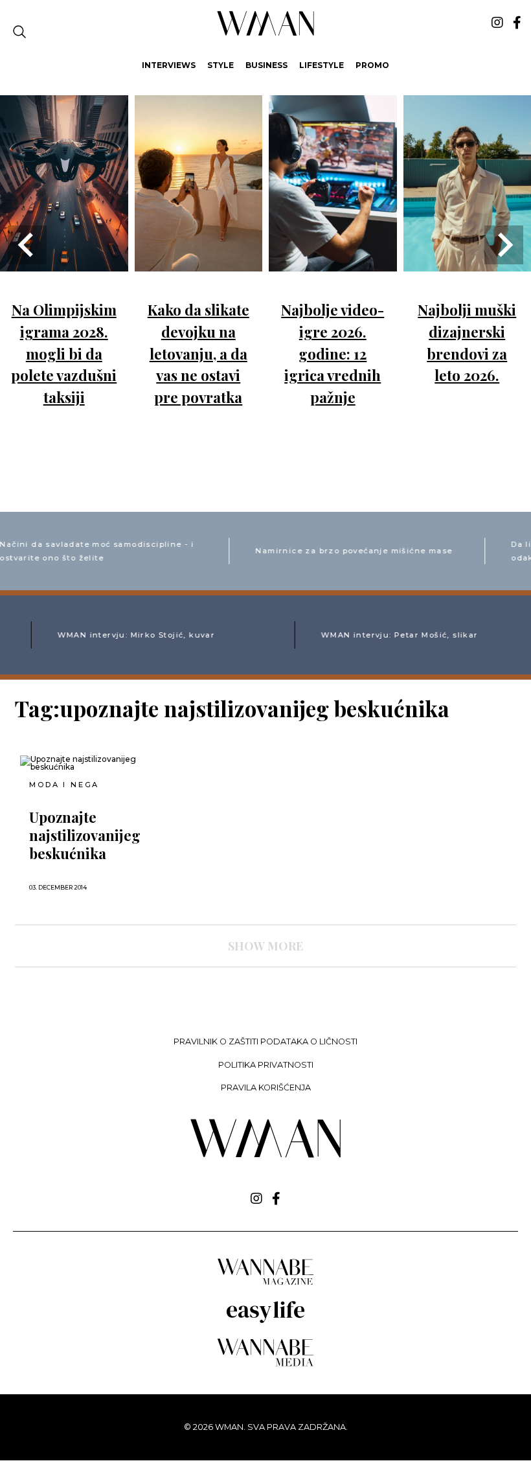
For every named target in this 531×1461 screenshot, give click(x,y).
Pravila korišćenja (266, 1087)
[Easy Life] (265, 1321)
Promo (372, 65)
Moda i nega (64, 784)
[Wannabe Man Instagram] (497, 22)
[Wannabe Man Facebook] (517, 22)
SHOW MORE (265, 946)
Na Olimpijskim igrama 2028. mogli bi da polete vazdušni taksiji (64, 353)
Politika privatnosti (265, 1065)
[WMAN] (265, 33)
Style (220, 65)
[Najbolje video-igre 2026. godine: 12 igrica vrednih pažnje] (333, 262)
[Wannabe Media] (265, 1364)
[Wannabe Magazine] (265, 1284)
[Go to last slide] (27, 244)
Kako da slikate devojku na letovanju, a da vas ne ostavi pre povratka (198, 353)
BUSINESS (266, 65)
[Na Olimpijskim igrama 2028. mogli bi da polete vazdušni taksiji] (64, 262)
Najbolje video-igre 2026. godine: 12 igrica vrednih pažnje (332, 353)
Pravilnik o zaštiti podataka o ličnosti (265, 1041)
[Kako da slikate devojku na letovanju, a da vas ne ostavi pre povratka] (199, 262)
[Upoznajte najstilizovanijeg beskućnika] (98, 763)
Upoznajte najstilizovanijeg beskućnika (85, 835)
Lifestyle (321, 65)
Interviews (169, 65)
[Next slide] (503, 244)
